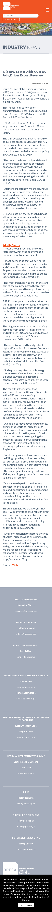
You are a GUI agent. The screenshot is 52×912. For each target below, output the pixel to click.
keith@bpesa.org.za (26, 803)
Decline (29, 905)
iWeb (15, 565)
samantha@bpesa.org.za (26, 611)
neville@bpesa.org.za (26, 826)
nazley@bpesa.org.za (26, 687)
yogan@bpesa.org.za (26, 737)
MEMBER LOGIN (11, 19)
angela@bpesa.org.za (26, 657)
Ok (21, 905)
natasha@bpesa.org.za (26, 698)
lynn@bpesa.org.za (26, 773)
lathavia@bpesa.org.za (26, 634)
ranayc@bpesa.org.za (26, 849)
